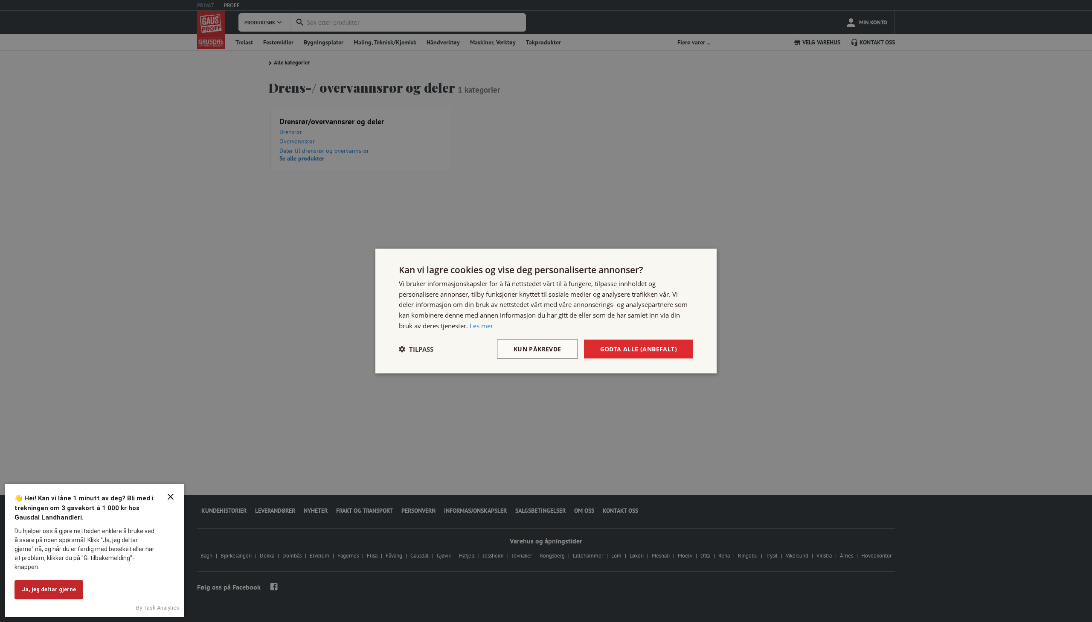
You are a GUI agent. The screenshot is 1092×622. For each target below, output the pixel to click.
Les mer (481, 325)
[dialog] (546, 311)
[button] (416, 349)
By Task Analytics (157, 607)
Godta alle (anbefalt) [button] (638, 349)
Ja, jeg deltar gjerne (49, 589)
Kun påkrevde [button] (537, 349)
